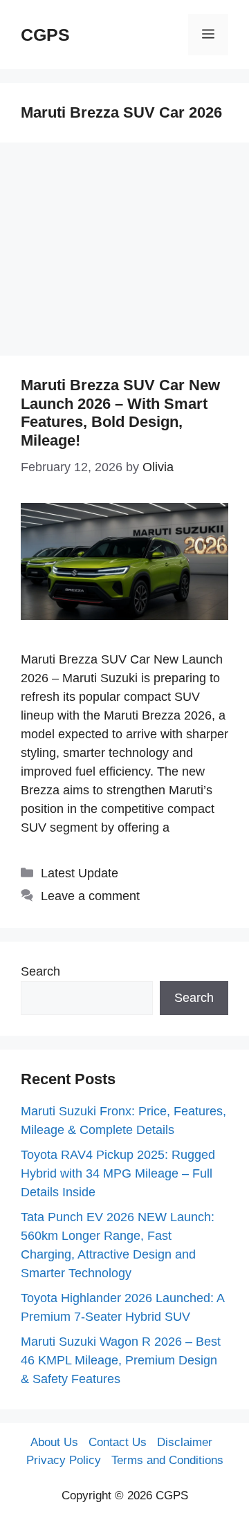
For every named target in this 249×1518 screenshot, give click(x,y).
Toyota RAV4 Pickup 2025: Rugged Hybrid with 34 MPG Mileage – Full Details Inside (118, 1173)
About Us (54, 1442)
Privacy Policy (63, 1460)
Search (40, 971)
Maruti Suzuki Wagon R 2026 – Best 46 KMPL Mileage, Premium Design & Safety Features (121, 1360)
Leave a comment (90, 896)
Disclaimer (184, 1442)
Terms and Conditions (167, 1460)
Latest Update (79, 873)
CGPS (45, 34)
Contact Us (118, 1442)
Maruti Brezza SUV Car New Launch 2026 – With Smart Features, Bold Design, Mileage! (120, 412)
